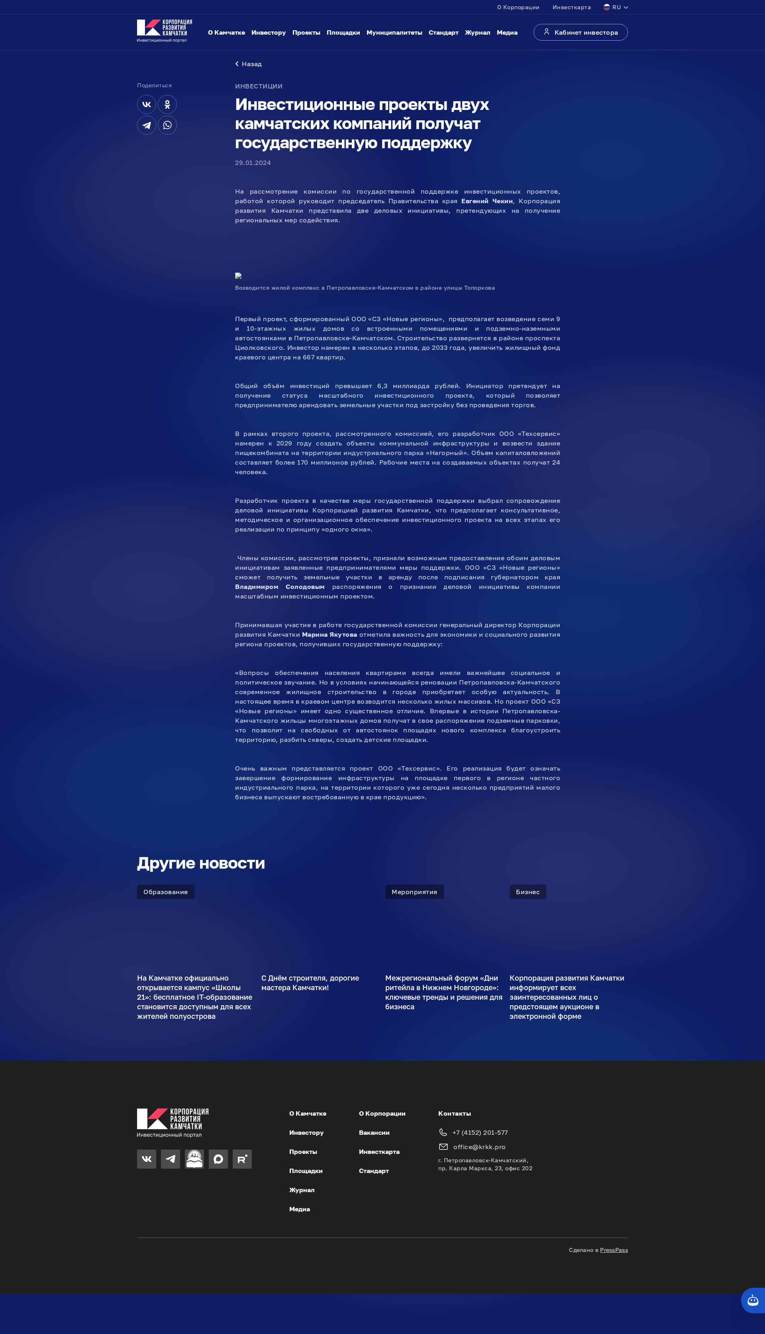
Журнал (477, 32)
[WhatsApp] (167, 125)
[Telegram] (146, 125)
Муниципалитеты (394, 32)
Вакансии (374, 1132)
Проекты (306, 32)
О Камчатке (226, 32)
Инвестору (268, 32)
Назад (252, 64)
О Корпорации (518, 7)
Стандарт (444, 32)
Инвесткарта (572, 7)
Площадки (343, 32)
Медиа (507, 32)
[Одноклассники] (167, 104)
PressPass (614, 1249)
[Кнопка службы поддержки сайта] (753, 1300)
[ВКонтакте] (146, 104)
